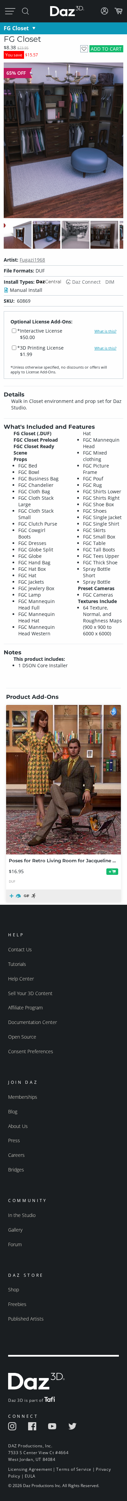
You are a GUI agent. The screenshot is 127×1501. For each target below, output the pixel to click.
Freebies (17, 1304)
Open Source (22, 1037)
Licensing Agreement (30, 1469)
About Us (18, 1126)
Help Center (21, 978)
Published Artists (26, 1318)
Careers (16, 1155)
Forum (15, 1244)
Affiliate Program (25, 1007)
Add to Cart (106, 49)
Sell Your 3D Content (30, 993)
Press (14, 1140)
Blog (12, 1111)
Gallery (15, 1229)
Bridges (16, 1169)
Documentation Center (32, 1022)
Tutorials (17, 964)
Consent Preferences (30, 1051)
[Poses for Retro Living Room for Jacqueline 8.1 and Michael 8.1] (63, 779)
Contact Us (20, 949)
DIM (109, 282)
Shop (13, 1289)
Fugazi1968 (32, 260)
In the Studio (22, 1215)
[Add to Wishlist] (84, 48)
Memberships (22, 1097)
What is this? (105, 331)
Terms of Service (73, 1469)
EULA (30, 1476)
